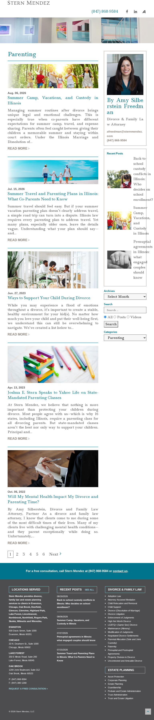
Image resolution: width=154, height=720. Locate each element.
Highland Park (37, 610)
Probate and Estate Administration (124, 690)
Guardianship (114, 687)
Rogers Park (40, 617)
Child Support (114, 606)
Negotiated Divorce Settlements (123, 635)
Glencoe (13, 610)
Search (111, 324)
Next (53, 554)
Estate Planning (115, 683)
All (109, 317)
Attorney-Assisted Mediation (121, 599)
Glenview (24, 610)
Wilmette (21, 621)
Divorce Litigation (116, 613)
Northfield (27, 617)
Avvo (144, 12)
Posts (121, 317)
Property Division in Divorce (121, 657)
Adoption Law (114, 596)
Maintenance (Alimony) (119, 628)
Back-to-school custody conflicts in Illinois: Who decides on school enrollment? (143, 179)
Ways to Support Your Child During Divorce (49, 297)
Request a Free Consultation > (28, 688)
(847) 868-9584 (105, 11)
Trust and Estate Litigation (120, 698)
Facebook (128, 13)
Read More (18, 148)
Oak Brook (24, 606)
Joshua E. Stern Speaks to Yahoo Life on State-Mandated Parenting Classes (53, 395)
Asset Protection (116, 676)
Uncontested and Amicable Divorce (125, 660)
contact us (120, 571)
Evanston (36, 603)
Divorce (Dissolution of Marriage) (124, 610)
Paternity (112, 646)
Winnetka (36, 621)
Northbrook (15, 617)
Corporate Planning (117, 680)
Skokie (12, 621)
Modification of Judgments (120, 631)
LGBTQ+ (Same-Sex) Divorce (122, 624)
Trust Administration (117, 694)
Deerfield (36, 606)
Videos (135, 317)
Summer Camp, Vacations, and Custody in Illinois (141, 220)
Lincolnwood (29, 613)
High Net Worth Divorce (119, 621)
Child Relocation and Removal (122, 603)
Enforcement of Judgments (121, 617)
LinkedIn (136, 13)
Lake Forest (15, 613)
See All (89, 589)
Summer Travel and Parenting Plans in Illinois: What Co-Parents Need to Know (53, 196)
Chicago (13, 606)
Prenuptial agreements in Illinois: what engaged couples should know (143, 259)
